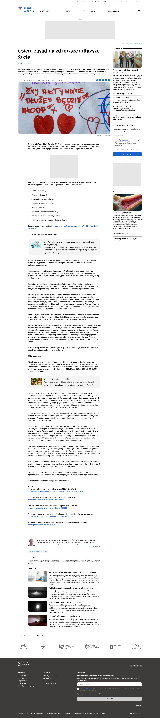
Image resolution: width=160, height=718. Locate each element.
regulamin (125, 140)
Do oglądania (113, 11)
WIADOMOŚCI (117, 191)
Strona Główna (127, 43)
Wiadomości (45, 11)
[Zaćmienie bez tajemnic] (127, 233)
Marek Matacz (27, 63)
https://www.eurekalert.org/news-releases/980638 (47, 508)
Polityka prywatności (53, 713)
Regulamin (67, 713)
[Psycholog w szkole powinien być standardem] (127, 71)
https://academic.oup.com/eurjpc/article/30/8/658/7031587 (51, 516)
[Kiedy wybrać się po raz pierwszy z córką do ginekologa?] (64, 578)
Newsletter (39, 713)
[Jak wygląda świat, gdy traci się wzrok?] (64, 607)
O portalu (29, 713)
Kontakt (20, 713)
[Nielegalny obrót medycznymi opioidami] (127, 239)
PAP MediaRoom (96, 1)
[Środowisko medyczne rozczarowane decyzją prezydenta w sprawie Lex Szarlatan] (127, 100)
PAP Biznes (86, 1)
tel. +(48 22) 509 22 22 (50, 683)
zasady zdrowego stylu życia (38, 551)
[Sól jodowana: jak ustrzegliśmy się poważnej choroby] (64, 593)
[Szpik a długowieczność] (127, 212)
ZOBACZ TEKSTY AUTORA (94, 546)
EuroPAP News (138, 1)
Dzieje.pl (128, 1)
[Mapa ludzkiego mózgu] (127, 93)
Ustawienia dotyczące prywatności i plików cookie (89, 713)
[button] (139, 11)
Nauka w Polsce (119, 1)
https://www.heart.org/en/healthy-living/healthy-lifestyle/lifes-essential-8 (55, 491)
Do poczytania (89, 11)
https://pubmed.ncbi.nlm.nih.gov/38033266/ (45, 525)
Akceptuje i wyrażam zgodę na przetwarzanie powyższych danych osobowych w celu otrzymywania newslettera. (128, 142)
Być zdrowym (138, 43)
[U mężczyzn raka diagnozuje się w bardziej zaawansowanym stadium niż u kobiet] (127, 116)
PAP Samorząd (108, 1)
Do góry (136, 705)
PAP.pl (79, 1)
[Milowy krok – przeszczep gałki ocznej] (64, 621)
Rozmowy (66, 11)
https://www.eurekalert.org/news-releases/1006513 (47, 500)
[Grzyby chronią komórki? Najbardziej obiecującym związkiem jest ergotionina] (127, 108)
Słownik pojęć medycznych (27, 686)
